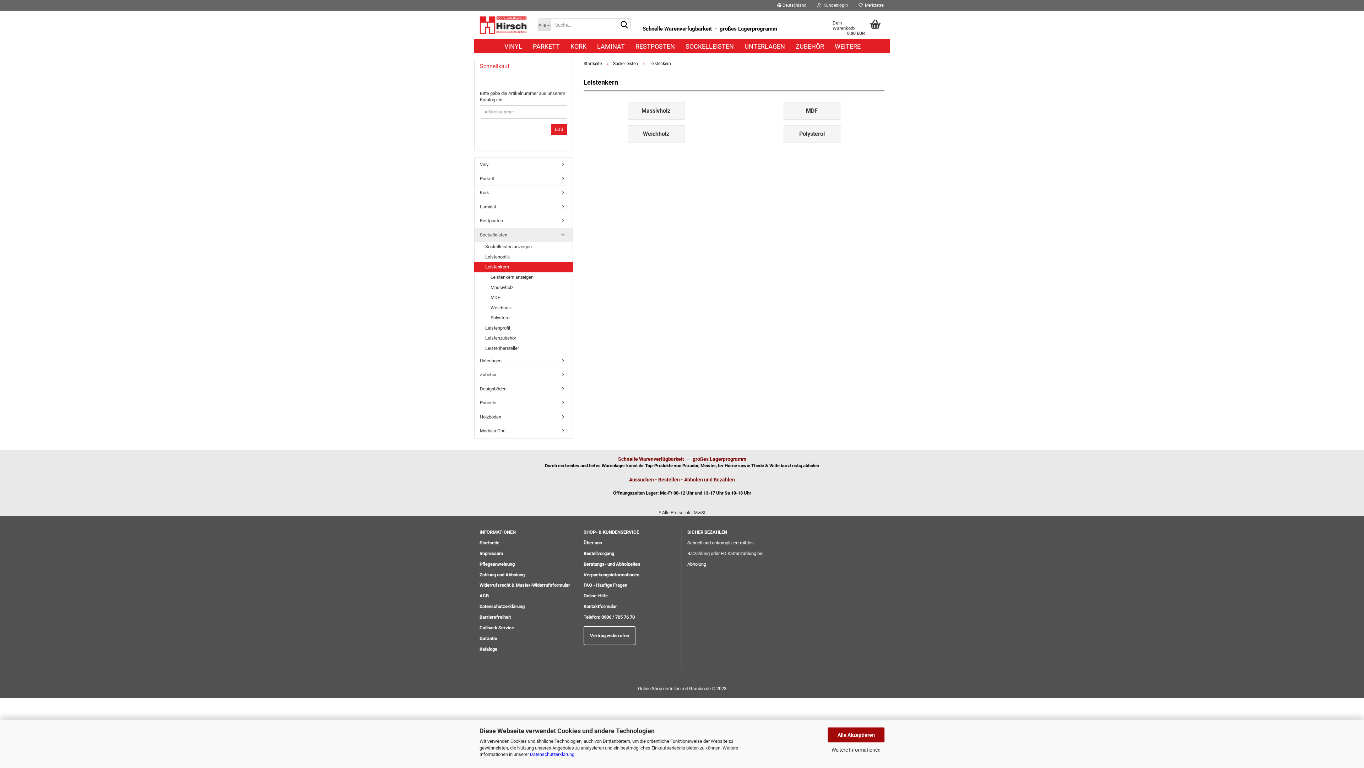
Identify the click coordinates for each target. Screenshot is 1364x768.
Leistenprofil (497, 328)
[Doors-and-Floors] (503, 25)
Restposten (655, 46)
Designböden (493, 388)
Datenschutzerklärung (552, 754)
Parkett (546, 46)
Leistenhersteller (502, 348)
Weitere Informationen (856, 750)
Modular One (492, 430)
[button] (792, 5)
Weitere (848, 46)
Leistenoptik (497, 257)
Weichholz (501, 307)
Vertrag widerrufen (609, 635)
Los (559, 129)
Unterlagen (765, 46)
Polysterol (500, 317)
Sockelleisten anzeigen (508, 246)
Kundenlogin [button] (834, 5)
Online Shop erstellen (659, 688)
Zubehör (810, 46)
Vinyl (513, 46)
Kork (578, 46)
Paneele (488, 402)
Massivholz (502, 287)
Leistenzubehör (500, 338)
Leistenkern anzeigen (512, 277)
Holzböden (490, 417)
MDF (495, 297)
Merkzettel (873, 5)
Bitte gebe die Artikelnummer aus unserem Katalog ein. (522, 97)
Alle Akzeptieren (856, 735)
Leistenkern (497, 267)
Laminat (611, 46)
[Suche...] (624, 25)
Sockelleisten (710, 46)
